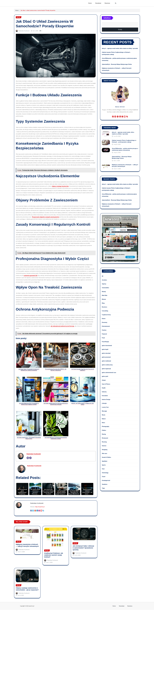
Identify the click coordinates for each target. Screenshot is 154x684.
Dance (103, 318)
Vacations (104, 484)
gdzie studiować (106, 361)
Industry (104, 391)
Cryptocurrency (106, 314)
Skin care (104, 453)
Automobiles (105, 287)
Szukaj (107, 18)
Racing (104, 434)
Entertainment (106, 326)
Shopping (104, 449)
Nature (104, 418)
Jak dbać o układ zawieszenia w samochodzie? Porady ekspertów (37, 10)
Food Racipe (105, 341)
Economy (104, 322)
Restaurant (105, 438)
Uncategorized (106, 480)
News (103, 422)
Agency (104, 284)
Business (107, 3)
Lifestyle (104, 403)
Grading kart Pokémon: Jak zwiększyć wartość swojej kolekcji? (53, 555)
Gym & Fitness (106, 384)
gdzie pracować (106, 357)
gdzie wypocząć (106, 368)
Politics (104, 430)
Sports (104, 465)
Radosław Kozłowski (24, 30)
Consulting (105, 310)
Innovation (105, 395)
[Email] (28, 458)
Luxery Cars (105, 407)
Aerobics (104, 280)
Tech (103, 469)
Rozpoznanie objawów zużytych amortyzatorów (45, 217)
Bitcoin (104, 299)
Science (104, 445)
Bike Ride (104, 295)
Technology (105, 472)
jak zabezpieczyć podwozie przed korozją (62, 326)
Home (90, 3)
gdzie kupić (105, 349)
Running (104, 442)
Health (103, 388)
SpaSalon (104, 461)
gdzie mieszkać (106, 353)
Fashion (104, 330)
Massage (104, 411)
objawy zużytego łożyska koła (60, 186)
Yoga (103, 488)
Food (103, 337)
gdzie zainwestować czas (109, 372)
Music (103, 415)
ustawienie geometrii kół (30, 275)
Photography (105, 426)
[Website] (30, 458)
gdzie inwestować (107, 345)
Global (104, 380)
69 (102, 276)
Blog (103, 303)
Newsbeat (98, 3)
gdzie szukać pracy (107, 364)
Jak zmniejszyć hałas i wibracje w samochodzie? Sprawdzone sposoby (83, 548)
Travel (103, 476)
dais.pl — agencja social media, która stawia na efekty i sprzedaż (120, 48)
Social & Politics (106, 457)
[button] (115, 3)
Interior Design (106, 399)
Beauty (104, 291)
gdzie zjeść (105, 376)
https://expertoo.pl (39, 506)
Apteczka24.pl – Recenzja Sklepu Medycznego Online (117, 64)
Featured (104, 334)
